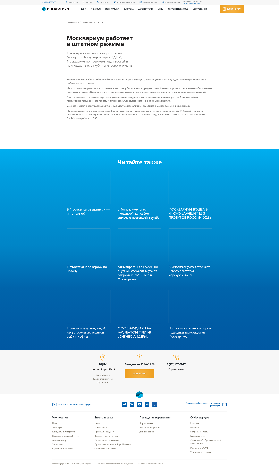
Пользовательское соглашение (150, 464)
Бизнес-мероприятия (150, 427)
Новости (194, 427)
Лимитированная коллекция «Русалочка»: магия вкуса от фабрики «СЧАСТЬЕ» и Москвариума (138, 273)
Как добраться (103, 375)
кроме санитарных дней (192, 3)
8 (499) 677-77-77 (49, 2)
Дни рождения (147, 431)
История (194, 423)
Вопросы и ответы (199, 431)
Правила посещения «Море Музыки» (112, 444)
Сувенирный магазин (62, 448)
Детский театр (145, 9)
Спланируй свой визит (105, 448)
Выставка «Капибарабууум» (65, 435)
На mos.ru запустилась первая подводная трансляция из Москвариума (190, 332)
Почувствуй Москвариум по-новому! (87, 269)
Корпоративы (146, 423)
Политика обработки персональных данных (115, 464)
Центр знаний (200, 9)
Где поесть (103, 382)
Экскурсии (57, 444)
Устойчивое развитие (200, 452)
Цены (160, 9)
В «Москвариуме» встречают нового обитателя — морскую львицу (189, 271)
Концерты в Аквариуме (63, 431)
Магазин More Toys (178, 9)
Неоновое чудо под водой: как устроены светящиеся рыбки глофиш (86, 332)
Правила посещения (104, 431)
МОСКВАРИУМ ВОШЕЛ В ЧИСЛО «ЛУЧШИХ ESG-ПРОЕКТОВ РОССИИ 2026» (190, 213)
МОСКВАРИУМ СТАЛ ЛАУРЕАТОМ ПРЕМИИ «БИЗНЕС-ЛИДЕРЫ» (135, 332)
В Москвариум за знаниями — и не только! (88, 211)
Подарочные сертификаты (107, 440)
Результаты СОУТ (199, 447)
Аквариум (96, 9)
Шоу (83, 9)
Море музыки (112, 9)
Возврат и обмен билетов (106, 435)
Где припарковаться (103, 378)
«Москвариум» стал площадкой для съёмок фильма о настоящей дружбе (138, 213)
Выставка (129, 9)
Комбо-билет (101, 427)
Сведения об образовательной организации (205, 442)
